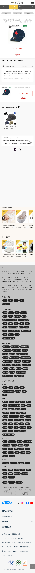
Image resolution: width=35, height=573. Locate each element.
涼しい (4, 405)
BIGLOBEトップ (7, 555)
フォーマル (11, 456)
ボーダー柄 (14, 445)
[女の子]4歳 (25, 368)
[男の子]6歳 (5, 357)
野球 (5, 330)
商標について (24, 551)
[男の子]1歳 (24, 350)
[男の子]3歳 (12, 354)
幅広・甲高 (27, 420)
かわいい (27, 448)
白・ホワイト (6, 463)
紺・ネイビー (21, 463)
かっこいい (5, 456)
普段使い (28, 452)
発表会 (10, 323)
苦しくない (5, 401)
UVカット (5, 387)
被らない (29, 405)
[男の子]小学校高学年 (8, 361)
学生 (5, 477)
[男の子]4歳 (18, 354)
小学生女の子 (17, 473)
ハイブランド (23, 427)
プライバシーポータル (24, 542)
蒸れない (17, 401)
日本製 (16, 423)
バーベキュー (24, 312)
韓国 (22, 423)
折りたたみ (28, 416)
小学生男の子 (25, 473)
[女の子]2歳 (12, 368)
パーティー (20, 319)
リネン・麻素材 (6, 445)
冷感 (11, 387)
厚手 (5, 420)
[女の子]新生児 (17, 361)
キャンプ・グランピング (14, 330)
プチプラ (5, 431)
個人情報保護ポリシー (8, 542)
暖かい (28, 401)
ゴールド (28, 463)
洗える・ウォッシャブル (8, 391)
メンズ (4, 6)
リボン (10, 448)
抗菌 (5, 395)
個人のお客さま (7, 511)
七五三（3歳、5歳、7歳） (9, 338)
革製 (16, 448)
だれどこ (14, 487)
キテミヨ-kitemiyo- (7, 137)
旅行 (17, 312)
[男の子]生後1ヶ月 (15, 346)
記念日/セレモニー (7, 319)
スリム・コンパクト (14, 416)
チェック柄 (20, 445)
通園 (27, 323)
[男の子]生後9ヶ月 (17, 350)
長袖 (22, 420)
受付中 (6, 13)
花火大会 (24, 316)
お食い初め (11, 334)
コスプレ (5, 482)
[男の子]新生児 (6, 346)
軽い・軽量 (5, 416)
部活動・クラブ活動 (13, 327)
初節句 (17, 334)
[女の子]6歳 (12, 372)
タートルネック (12, 441)
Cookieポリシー (7, 547)
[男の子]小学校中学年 (25, 357)
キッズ (13, 6)
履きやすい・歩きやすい (14, 405)
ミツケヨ (20, 492)
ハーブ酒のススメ (11, 494)
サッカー (27, 327)
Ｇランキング (7, 487)
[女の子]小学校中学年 (8, 376)
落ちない (23, 405)
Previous (3, 218)
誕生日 (14, 319)
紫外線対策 (11, 409)
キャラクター (11, 477)
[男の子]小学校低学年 (14, 357)
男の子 (10, 473)
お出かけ (5, 312)
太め (12, 412)
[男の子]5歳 (25, 354)
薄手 (11, 420)
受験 (5, 323)
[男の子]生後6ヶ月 (7, 350)
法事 (29, 330)
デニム (4, 441)
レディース (21, 6)
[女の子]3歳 (18, 368)
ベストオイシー (19, 490)
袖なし (4, 423)
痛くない (5, 409)
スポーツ (21, 327)
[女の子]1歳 (5, 368)
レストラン (11, 312)
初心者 (10, 469)
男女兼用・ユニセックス (8, 434)
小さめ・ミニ (6, 412)
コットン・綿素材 (28, 441)
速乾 (22, 387)
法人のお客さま (7, 516)
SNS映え (24, 431)
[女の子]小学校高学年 (19, 376)
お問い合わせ (6, 534)
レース (26, 445)
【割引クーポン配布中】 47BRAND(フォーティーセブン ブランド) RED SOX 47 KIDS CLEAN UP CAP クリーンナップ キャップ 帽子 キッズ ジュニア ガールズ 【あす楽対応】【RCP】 (17, 142)
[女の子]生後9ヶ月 (26, 365)
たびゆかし (26, 492)
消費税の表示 (16, 534)
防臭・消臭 (18, 391)
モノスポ (27, 490)
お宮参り (5, 334)
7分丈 (10, 423)
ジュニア (5, 469)
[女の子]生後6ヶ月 (17, 365)
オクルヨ (21, 487)
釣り (23, 330)
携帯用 (22, 416)
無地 (22, 448)
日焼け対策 (17, 409)
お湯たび (27, 487)
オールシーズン (6, 304)
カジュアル (11, 452)
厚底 (11, 427)
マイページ (30, 6)
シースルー (19, 441)
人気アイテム (17, 13)
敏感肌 (27, 423)
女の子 (4, 473)
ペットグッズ (19, 482)
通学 (22, 323)
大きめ (23, 409)
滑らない (11, 401)
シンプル (5, 452)
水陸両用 (24, 391)
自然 (17, 452)
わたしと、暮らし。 (9, 490)
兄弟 (23, 469)
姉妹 (28, 469)
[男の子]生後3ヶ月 (25, 346)
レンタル (5, 427)
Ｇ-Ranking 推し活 (23, 494)
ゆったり (18, 412)
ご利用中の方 (6, 527)
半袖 (16, 420)
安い (29, 427)
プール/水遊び (17, 316)
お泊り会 (27, 319)
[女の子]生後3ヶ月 (7, 365)
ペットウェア (11, 482)
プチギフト (16, 469)
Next (31, 218)
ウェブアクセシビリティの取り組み (12, 538)
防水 (16, 387)
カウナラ (13, 492)
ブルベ (16, 427)
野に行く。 (7, 492)
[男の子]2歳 (5, 354)
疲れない (23, 401)
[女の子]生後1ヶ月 (26, 361)
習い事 (16, 323)
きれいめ (23, 452)
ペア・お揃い (17, 431)
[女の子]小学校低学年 (21, 372)
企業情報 (5, 521)
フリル (4, 448)
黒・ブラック (13, 463)
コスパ (10, 431)
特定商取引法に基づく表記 (22, 547)
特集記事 (29, 13)
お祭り (4, 316)
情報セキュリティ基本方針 (10, 551)
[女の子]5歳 (5, 372)
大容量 (23, 412)
